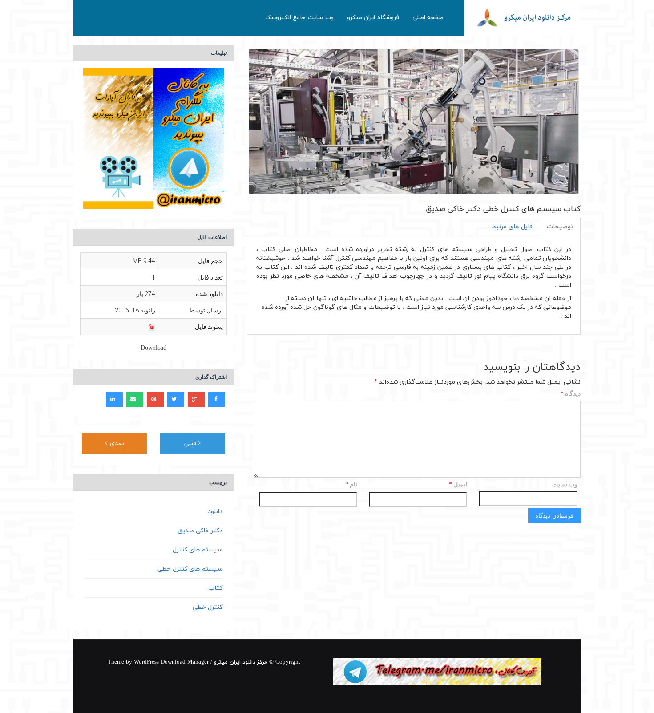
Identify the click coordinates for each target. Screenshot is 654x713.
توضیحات (560, 227)
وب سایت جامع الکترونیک (299, 17)
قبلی (191, 443)
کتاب (215, 588)
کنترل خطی (207, 607)
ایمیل (458, 485)
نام (351, 485)
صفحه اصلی (428, 17)
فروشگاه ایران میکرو (373, 17)
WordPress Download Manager (171, 662)
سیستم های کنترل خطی (189, 569)
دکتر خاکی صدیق (200, 531)
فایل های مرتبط (512, 227)
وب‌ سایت (564, 484)
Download (153, 348)
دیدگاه (571, 394)
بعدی (116, 443)
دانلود (215, 511)
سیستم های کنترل (197, 550)
